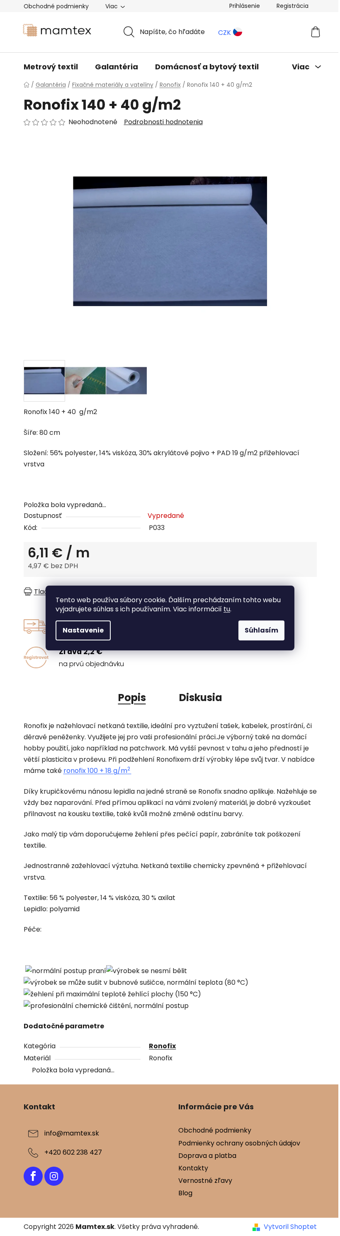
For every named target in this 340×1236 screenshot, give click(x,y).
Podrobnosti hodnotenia (163, 122)
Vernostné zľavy (205, 1180)
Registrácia (292, 6)
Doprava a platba (207, 1155)
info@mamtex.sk (71, 1133)
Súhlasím (261, 630)
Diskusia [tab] (200, 697)
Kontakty (193, 1168)
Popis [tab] (132, 697)
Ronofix (162, 1046)
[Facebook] (33, 1176)
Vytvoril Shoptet (290, 1226)
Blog (185, 1193)
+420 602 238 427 (73, 1153)
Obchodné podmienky (56, 6)
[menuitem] (50, 67)
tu (226, 609)
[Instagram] (53, 1176)
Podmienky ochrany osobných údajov (239, 1143)
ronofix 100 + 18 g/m (97, 770)
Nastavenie (83, 630)
